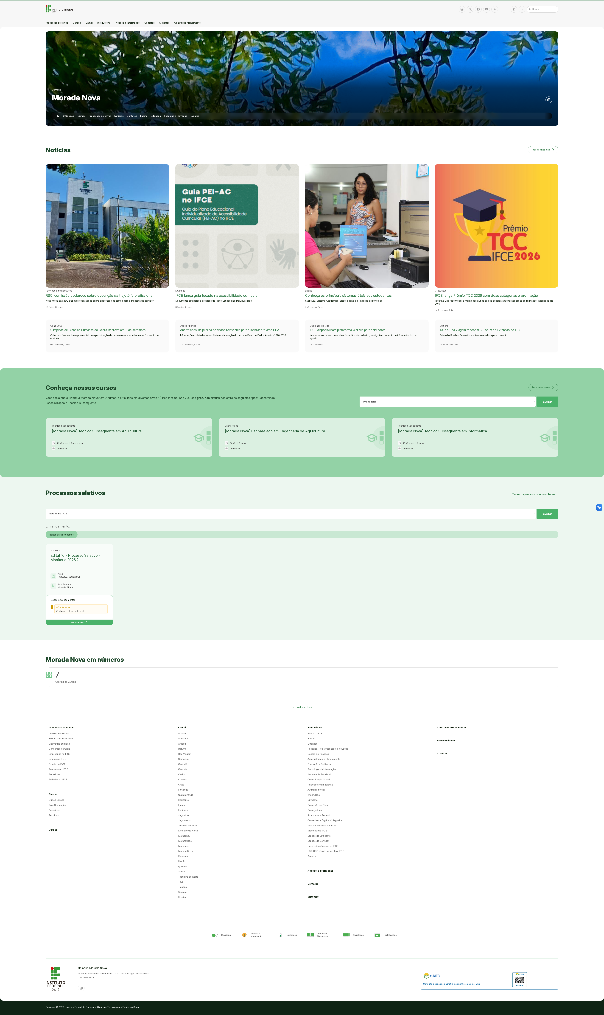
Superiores (55, 810)
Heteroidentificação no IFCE (323, 846)
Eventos (194, 116)
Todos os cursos (543, 387)
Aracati (182, 743)
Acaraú (182, 733)
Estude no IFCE (57, 764)
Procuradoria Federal (319, 815)
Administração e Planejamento (324, 758)
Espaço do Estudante (319, 835)
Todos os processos (535, 494)
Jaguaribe (183, 815)
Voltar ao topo (304, 707)
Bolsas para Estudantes (62, 534)
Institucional (104, 22)
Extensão (156, 116)
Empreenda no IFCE (59, 753)
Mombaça (183, 846)
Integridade (314, 794)
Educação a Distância (319, 764)
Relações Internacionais (320, 784)
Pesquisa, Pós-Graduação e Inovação (328, 748)
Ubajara (182, 891)
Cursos (77, 22)
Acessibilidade (446, 740)
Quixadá (182, 866)
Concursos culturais (59, 748)
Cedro (181, 774)
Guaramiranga (185, 794)
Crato (181, 784)
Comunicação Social (319, 779)
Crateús (182, 779)
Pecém (182, 861)
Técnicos (54, 815)
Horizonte (183, 799)
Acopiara (183, 738)
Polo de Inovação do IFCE (322, 825)
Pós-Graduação (57, 805)
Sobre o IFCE (315, 733)
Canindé (182, 764)
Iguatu (181, 805)
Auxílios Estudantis (59, 733)
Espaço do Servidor (318, 840)
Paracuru (183, 856)
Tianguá (182, 886)
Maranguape (185, 840)
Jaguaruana (184, 820)
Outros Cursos (56, 799)
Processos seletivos (57, 22)
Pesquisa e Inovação (175, 116)
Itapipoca (183, 810)
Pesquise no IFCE (58, 769)
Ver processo (79, 622)
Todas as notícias (543, 149)
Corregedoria (315, 810)
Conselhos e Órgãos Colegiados (325, 820)
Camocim (183, 758)
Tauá (180, 881)
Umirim (182, 897)
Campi (89, 22)
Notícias (119, 116)
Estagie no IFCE (57, 758)
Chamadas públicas (59, 743)
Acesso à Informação (128, 22)
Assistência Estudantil (319, 774)
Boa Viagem (184, 753)
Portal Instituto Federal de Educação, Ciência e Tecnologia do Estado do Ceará (60, 8)
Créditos (442, 753)
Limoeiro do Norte (188, 830)
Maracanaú (184, 835)
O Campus (68, 116)
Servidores (55, 774)
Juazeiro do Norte (188, 825)
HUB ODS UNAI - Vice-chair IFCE (326, 851)
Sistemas (164, 22)
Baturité (182, 748)
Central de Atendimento (187, 22)
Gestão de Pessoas (318, 753)
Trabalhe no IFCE (58, 779)
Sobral (181, 871)
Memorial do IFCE (317, 830)
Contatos (149, 22)
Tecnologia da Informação (322, 769)
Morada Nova (76, 97)
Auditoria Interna (316, 789)
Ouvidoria (313, 799)
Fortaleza (183, 789)
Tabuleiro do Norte (188, 876)
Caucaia (182, 769)
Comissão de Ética (318, 805)
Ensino (144, 116)
